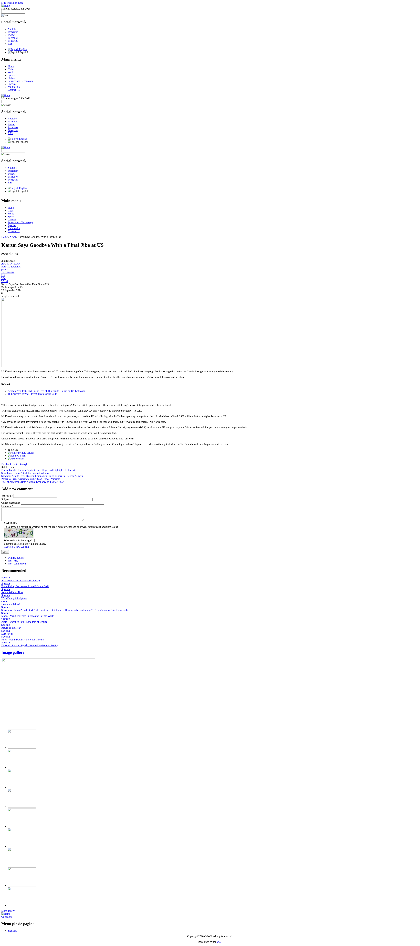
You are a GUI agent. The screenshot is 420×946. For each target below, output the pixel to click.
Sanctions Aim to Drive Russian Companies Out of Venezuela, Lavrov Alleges (42, 476)
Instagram (13, 32)
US (3, 275)
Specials (12, 84)
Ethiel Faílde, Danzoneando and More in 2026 (25, 586)
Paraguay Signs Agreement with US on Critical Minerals (30, 479)
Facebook (13, 37)
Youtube (12, 29)
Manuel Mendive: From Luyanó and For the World (27, 616)
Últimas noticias (16, 557)
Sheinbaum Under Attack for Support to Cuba (25, 473)
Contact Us (14, 89)
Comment (7, 506)
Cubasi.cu (6, 916)
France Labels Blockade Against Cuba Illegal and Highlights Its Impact (38, 470)
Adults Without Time (12, 592)
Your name (7, 495)
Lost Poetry (7, 633)
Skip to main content (12, 2)
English (22, 49)
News (13, 236)
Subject (5, 499)
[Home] (5, 5)
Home (11, 66)
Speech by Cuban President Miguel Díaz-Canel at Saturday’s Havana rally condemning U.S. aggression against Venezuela (64, 610)
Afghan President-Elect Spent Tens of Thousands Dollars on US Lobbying (46, 391)
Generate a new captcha (16, 546)
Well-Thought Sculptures (14, 598)
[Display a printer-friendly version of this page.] (21, 452)
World (11, 72)
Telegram (13, 40)
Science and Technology (20, 81)
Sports (11, 75)
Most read (13, 560)
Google (24, 464)
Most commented (17, 563)
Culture (12, 78)
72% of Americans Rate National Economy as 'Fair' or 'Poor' (32, 481)
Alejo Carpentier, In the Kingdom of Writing (24, 621)
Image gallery (13, 652)
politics (5, 269)
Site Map (12, 930)
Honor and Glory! (10, 604)
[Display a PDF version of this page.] (16, 458)
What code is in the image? (19, 540)
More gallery (8, 910)
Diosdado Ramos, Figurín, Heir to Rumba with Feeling (29, 645)
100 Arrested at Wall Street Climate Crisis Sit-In (32, 394)
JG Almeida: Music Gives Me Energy (20, 580)
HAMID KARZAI (11, 266)
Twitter (11, 34)
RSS (10, 43)
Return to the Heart (11, 627)
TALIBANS (7, 272)
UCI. (219, 941)
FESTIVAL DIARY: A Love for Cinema (22, 639)
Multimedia (14, 86)
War (3, 278)
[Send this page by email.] (17, 455)
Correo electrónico (11, 502)
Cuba (10, 69)
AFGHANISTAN (10, 263)
